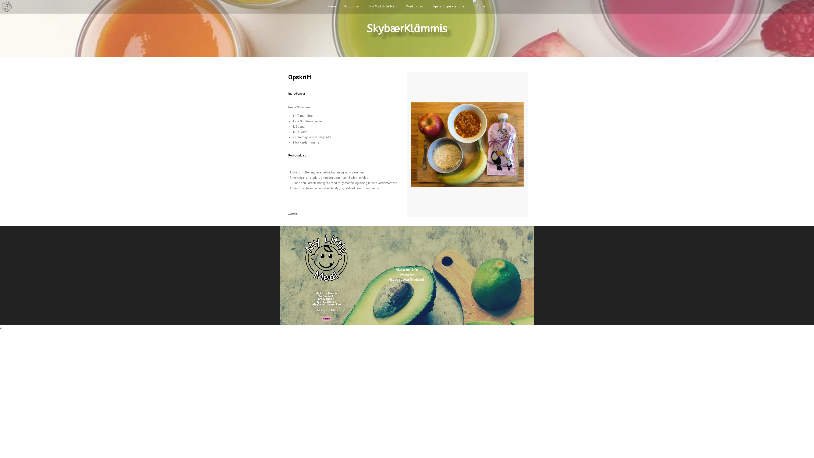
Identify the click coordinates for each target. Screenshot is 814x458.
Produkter (407, 275)
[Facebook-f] (472, 274)
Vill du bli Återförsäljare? (407, 280)
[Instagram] (487, 274)
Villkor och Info (407, 270)
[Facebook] (793, 6)
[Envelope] (503, 274)
